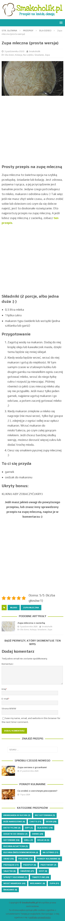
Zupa (47, 55)
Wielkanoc (37, 883)
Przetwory (48, 865)
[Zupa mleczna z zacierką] (8, 626)
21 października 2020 (29, 771)
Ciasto (35, 821)
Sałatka (9, 871)
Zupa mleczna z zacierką (31, 623)
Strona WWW (9, 708)
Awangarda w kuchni (16, 815)
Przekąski (11, 865)
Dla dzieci (9, 55)
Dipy (29, 828)
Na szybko (28, 55)
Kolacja (18, 55)
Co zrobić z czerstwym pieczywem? (37, 790)
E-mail (5, 698)
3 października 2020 (14, 51)
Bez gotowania (45, 815)
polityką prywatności (39, 917)
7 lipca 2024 (25, 795)
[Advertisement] (32, 131)
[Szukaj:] (32, 749)
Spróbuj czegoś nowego (32, 760)
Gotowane (11, 840)
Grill (28, 840)
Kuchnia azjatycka (15, 846)
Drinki (37, 834)
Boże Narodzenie (14, 821)
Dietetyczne (11, 828)
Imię (4, 689)
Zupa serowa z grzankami (32, 767)
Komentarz (7, 664)
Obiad (8, 859)
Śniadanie (39, 55)
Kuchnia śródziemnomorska (20, 852)
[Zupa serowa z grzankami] (8, 771)
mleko (13, 607)
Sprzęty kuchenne (15, 877)
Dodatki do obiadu (15, 834)
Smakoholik (34, 51)
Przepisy (28, 30)
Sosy (43, 871)
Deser (51, 821)
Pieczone (25, 859)
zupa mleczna (31, 607)
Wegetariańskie (14, 883)
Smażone (27, 871)
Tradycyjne (40, 877)
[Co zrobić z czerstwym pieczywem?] (8, 794)
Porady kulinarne (32, 784)
